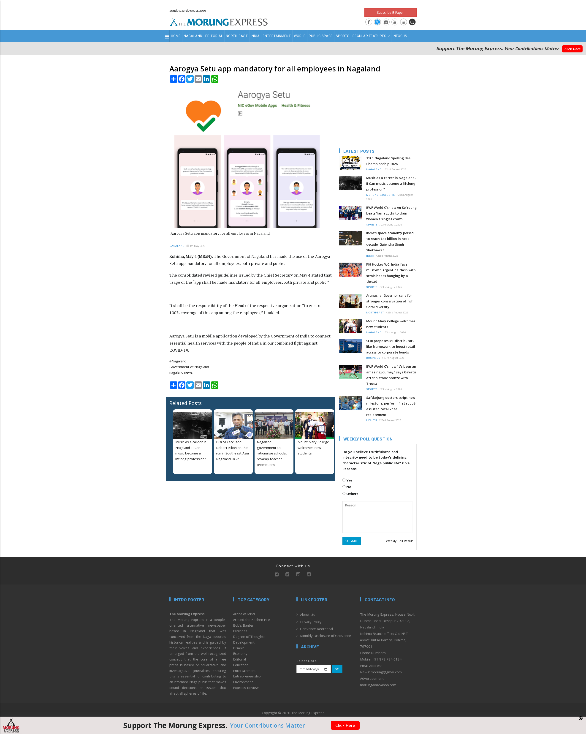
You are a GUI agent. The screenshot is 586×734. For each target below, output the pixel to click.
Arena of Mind (244, 614)
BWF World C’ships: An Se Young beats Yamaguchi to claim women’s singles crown (391, 213)
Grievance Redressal (316, 628)
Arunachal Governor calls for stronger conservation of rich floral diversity (389, 301)
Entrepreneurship (247, 676)
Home (176, 36)
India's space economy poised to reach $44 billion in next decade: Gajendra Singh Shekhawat (390, 241)
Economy (240, 653)
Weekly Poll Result (399, 541)
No (348, 486)
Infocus (400, 36)
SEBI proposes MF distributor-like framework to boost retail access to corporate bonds (390, 346)
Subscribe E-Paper (390, 12)
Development (244, 642)
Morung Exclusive (380, 194)
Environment (243, 682)
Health (371, 420)
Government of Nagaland (189, 366)
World (300, 36)
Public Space (321, 36)
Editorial (214, 36)
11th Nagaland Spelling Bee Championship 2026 (388, 161)
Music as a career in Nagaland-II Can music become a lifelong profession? (391, 183)
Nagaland (193, 36)
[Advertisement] (149, 411)
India (255, 36)
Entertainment (277, 36)
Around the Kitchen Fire (251, 619)
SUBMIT (351, 541)
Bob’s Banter (243, 625)
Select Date (306, 660)
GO (337, 669)
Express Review (246, 687)
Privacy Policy (311, 621)
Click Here (572, 49)
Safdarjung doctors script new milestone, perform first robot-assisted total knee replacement (391, 406)
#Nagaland (177, 361)
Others (351, 493)
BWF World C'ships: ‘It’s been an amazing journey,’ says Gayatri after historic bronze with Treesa (391, 375)
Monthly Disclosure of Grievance (325, 635)
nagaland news (181, 372)
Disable (239, 648)
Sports (343, 36)
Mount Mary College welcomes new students (313, 448)
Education (240, 665)
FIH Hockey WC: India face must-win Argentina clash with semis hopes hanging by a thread (391, 273)
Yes (349, 480)
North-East (237, 36)
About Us (307, 614)
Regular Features (369, 36)
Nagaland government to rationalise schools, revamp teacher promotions (272, 453)
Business (373, 357)
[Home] (218, 21)
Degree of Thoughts (249, 636)
